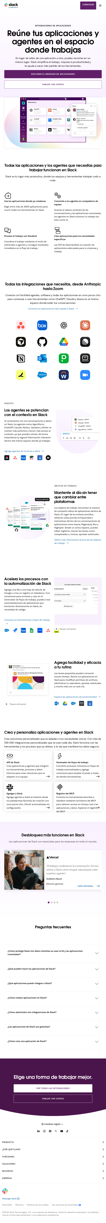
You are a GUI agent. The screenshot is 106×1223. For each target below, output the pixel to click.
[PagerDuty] (64, 358)
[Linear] (85, 342)
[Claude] (85, 325)
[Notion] (21, 358)
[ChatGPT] (64, 325)
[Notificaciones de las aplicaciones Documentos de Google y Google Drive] (28, 679)
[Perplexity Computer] (85, 358)
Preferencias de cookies (38, 1205)
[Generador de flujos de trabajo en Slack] (78, 601)
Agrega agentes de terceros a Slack (22, 451)
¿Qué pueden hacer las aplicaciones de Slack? (31, 968)
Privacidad (7, 1205)
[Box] (42, 325)
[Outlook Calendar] (42, 358)
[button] (49, 902)
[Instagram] (44, 1131)
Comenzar (88, 4)
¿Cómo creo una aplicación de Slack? (27, 1041)
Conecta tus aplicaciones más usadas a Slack (51, 308)
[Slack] (11, 5)
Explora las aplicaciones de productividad (75, 696)
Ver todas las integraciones (53, 1088)
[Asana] (21, 325)
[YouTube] (61, 1131)
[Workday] (64, 375)
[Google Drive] (64, 342)
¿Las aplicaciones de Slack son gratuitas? (29, 1026)
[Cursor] (21, 342)
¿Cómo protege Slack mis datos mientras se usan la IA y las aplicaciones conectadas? (45, 953)
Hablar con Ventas (53, 84)
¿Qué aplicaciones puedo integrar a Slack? (30, 983)
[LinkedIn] (38, 1131)
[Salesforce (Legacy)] (42, 375)
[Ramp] (21, 375)
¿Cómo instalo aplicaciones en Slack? (27, 997)
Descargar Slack (9, 1198)
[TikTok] (67, 1131)
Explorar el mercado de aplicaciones (53, 74)
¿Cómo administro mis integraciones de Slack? (32, 1012)
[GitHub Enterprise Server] (42, 342)
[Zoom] (85, 375)
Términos (19, 1205)
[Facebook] (50, 1131)
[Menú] (100, 6)
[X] (56, 1131)
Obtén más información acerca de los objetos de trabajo (77, 541)
